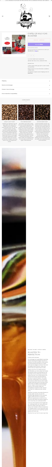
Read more (30, 73)
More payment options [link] (33, 47)
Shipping (4, 81)
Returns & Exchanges (7, 85)
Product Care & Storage (8, 89)
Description (31, 63)
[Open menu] (4, 16)
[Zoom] (4, 54)
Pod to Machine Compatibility (9, 93)
